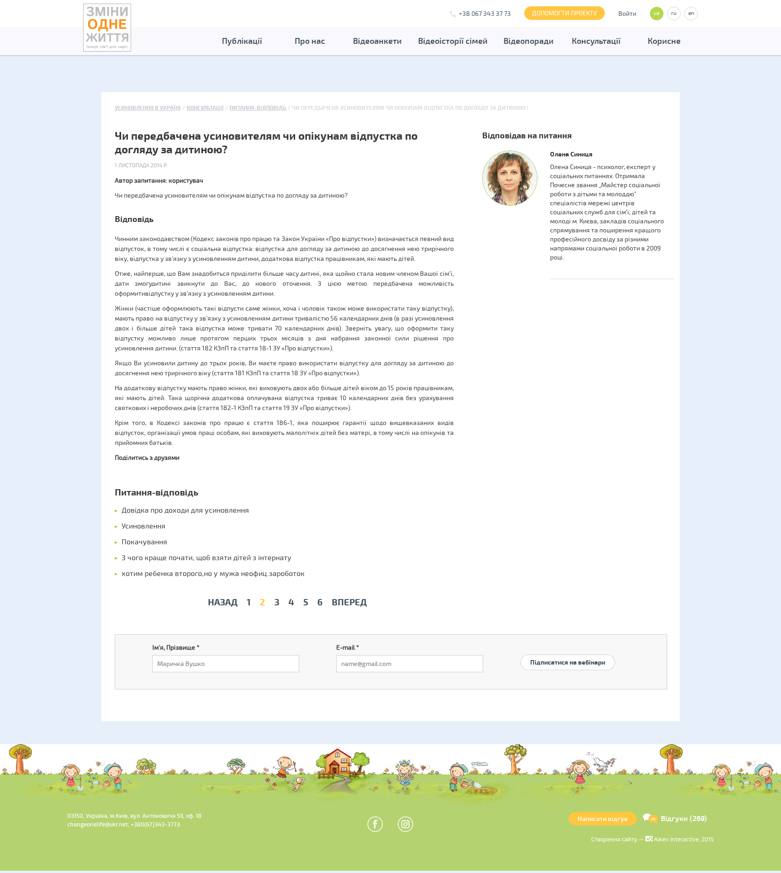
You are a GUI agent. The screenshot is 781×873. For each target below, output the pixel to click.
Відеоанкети (377, 41)
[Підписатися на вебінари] (567, 652)
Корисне (664, 41)
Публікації (242, 41)
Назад (223, 602)
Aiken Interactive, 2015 (683, 839)
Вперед (349, 602)
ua (657, 13)
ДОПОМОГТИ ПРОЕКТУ (564, 13)
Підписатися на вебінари (567, 662)
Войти (627, 14)
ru (674, 13)
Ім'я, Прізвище (175, 647)
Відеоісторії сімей (453, 41)
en (691, 13)
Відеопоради (528, 41)
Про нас (310, 41)
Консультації (596, 41)
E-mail (347, 647)
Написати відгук (603, 819)
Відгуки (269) (684, 818)
